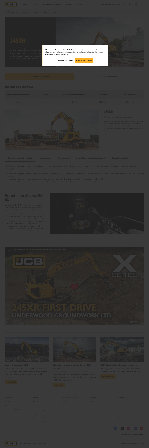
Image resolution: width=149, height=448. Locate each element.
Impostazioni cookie (65, 60)
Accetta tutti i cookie (84, 60)
